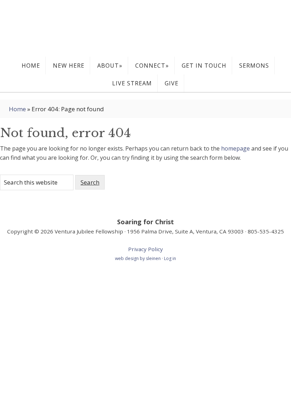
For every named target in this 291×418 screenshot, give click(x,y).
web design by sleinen (138, 258)
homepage (235, 148)
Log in (170, 258)
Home (17, 109)
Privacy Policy (145, 249)
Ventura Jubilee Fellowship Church (145, 28)
